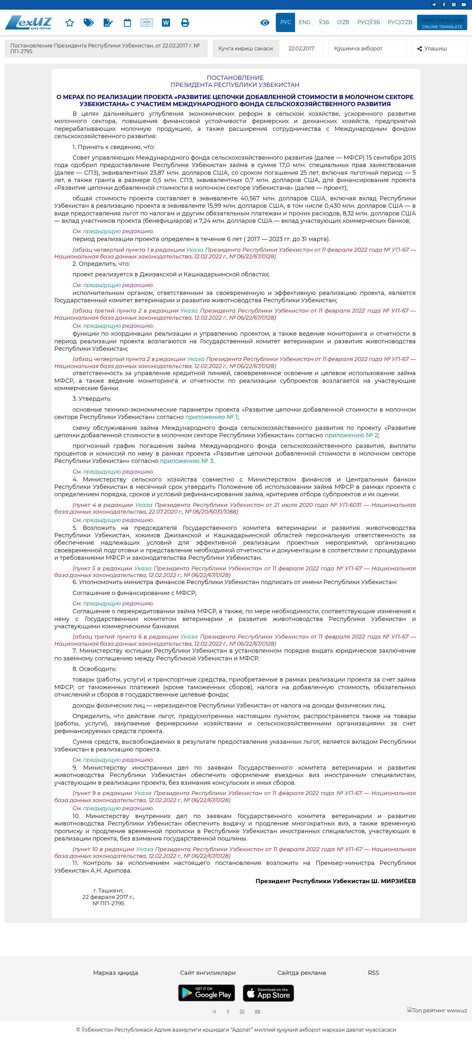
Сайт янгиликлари (208, 972)
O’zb (343, 22)
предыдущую (102, 231)
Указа (195, 250)
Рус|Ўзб (368, 22)
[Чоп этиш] (185, 22)
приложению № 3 (186, 461)
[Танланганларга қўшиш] (69, 22)
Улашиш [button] (435, 49)
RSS (373, 972)
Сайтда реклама (301, 972)
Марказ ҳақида (115, 972)
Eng (304, 22)
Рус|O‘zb (400, 22)
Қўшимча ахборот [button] (358, 49)
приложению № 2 (351, 435)
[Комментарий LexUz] (108, 22)
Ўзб (324, 22)
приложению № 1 (211, 417)
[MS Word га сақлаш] (166, 22)
